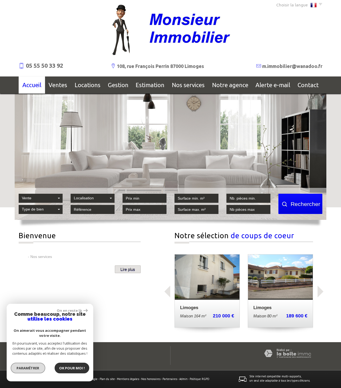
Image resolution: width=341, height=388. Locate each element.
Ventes (57, 85)
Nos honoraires (150, 379)
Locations (87, 85)
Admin (183, 379)
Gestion (118, 85)
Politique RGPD (199, 379)
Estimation (150, 85)
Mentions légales (128, 379)
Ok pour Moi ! (72, 368)
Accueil (31, 85)
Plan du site (107, 379)
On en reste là (69, 310)
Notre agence (230, 85)
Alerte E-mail (272, 85)
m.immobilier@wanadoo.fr (292, 66)
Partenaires (170, 379)
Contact (308, 85)
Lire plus (127, 269)
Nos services (188, 85)
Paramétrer (28, 368)
